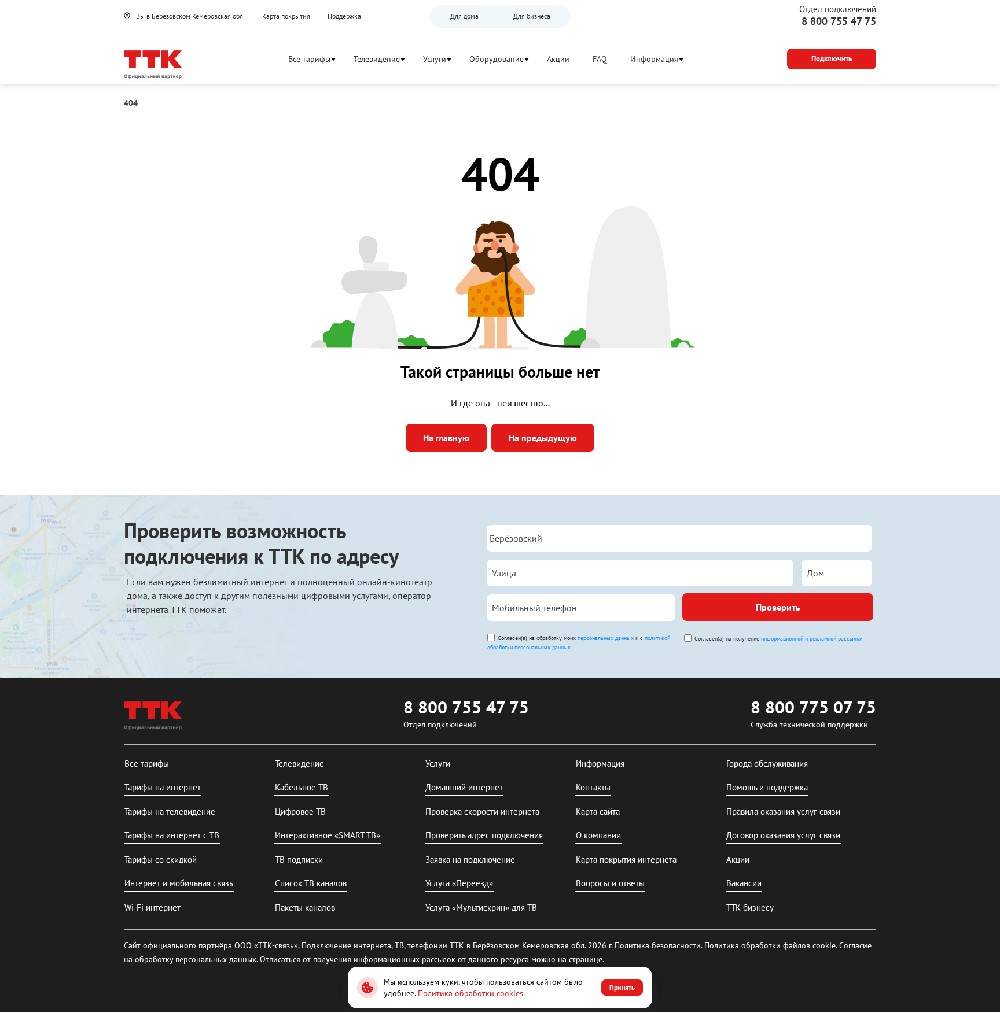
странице (585, 959)
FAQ (600, 59)
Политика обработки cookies (470, 993)
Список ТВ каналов (311, 883)
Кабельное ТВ (301, 787)
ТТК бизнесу (750, 907)
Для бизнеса (531, 16)
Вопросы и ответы (610, 883)
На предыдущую (543, 437)
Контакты (593, 787)
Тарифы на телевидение (169, 811)
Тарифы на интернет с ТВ (171, 835)
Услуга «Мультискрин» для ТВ (481, 907)
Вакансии (744, 883)
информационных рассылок (404, 959)
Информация (654, 59)
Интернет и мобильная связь (178, 883)
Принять (622, 987)
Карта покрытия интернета (626, 859)
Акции (558, 59)
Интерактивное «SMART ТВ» (327, 835)
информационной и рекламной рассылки (811, 638)
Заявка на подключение (470, 859)
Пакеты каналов (305, 907)
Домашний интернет (464, 787)
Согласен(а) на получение (778, 638)
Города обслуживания (767, 763)
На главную (446, 437)
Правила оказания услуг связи (783, 811)
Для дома (464, 16)
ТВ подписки (299, 859)
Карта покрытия (286, 16)
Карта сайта (598, 811)
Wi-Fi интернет (152, 907)
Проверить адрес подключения (484, 835)
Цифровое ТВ (300, 811)
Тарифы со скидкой (160, 859)
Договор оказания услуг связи (783, 835)
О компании (598, 835)
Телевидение (377, 59)
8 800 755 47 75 (839, 21)
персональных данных (606, 638)
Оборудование (496, 59)
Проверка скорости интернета (482, 811)
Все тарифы (309, 59)
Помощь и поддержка (767, 787)
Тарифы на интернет (162, 787)
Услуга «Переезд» (459, 883)
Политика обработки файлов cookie (770, 945)
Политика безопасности (658, 945)
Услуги (434, 59)
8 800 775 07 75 (813, 707)
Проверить (778, 607)
